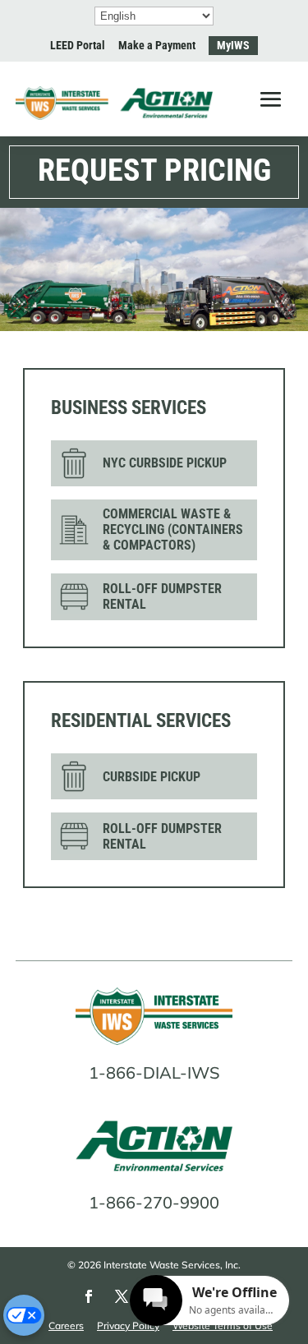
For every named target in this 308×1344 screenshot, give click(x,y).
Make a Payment (156, 45)
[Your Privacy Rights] (23, 1315)
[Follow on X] (121, 1296)
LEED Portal (77, 45)
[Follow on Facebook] (89, 1296)
